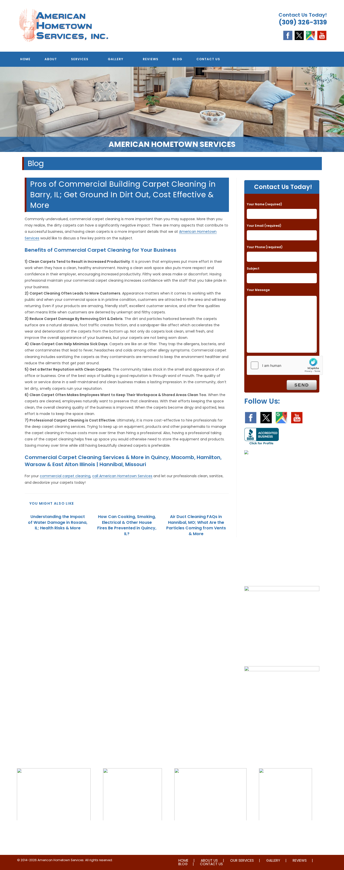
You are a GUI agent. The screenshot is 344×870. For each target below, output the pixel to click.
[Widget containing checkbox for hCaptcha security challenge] (285, 365)
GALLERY (273, 860)
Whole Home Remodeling (285, 831)
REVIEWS (300, 860)
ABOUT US (209, 860)
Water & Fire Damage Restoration (210, 831)
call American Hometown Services (122, 475)
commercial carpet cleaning (65, 475)
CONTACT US (211, 863)
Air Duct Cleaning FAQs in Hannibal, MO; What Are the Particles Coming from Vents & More (196, 525)
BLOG (183, 863)
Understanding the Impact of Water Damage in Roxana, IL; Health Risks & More (57, 522)
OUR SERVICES (242, 860)
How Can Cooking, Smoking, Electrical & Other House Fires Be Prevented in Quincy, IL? (126, 525)
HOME (183, 860)
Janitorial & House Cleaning (132, 831)
